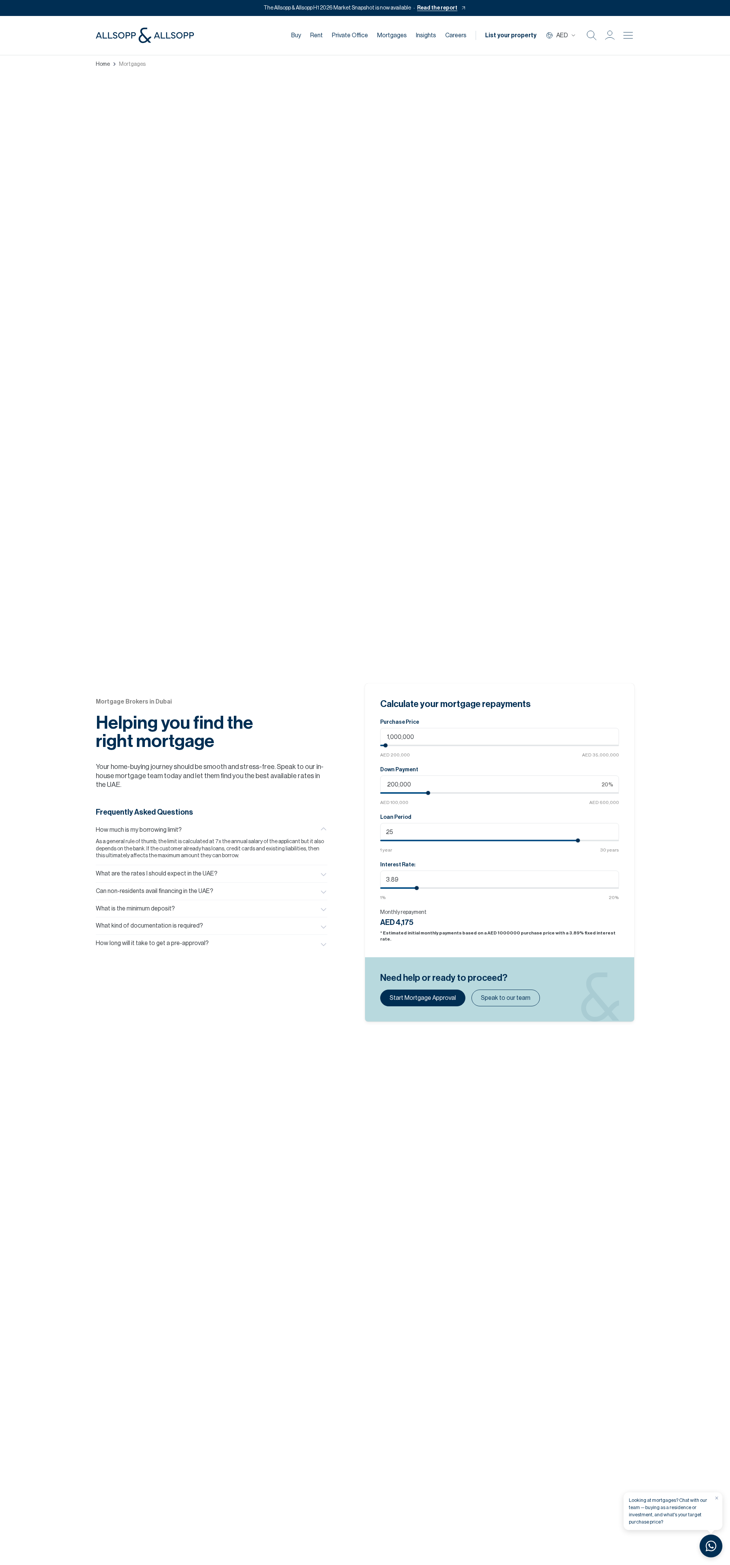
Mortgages (392, 35)
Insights (426, 35)
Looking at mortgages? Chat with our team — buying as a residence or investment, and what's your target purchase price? (668, 1511)
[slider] (385, 745)
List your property (510, 35)
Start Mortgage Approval (423, 998)
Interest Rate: (397, 865)
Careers (456, 35)
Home (103, 64)
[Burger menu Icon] (628, 35)
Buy (296, 35)
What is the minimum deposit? (135, 909)
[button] (610, 35)
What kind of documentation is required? (149, 926)
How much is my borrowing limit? (139, 830)
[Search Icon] (592, 35)
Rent (316, 35)
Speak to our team (505, 998)
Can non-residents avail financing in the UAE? (154, 891)
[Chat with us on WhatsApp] (711, 1546)
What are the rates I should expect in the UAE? (156, 874)
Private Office (350, 35)
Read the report (437, 8)
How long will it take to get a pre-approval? (152, 943)
